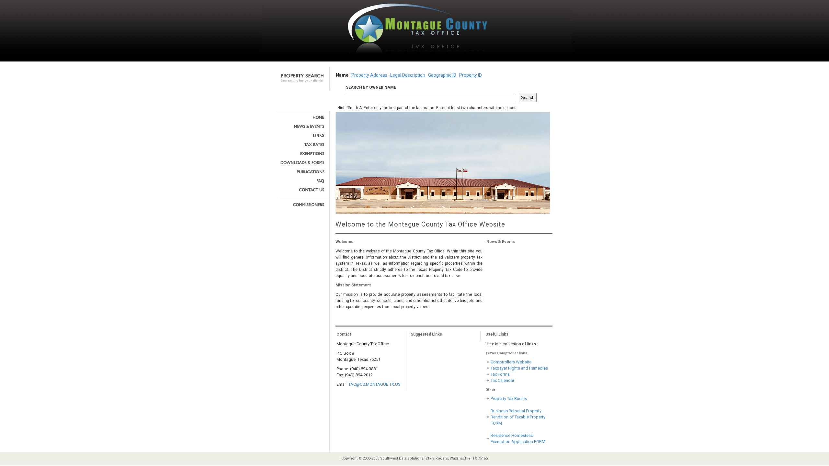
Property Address (369, 75)
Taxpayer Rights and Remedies (519, 368)
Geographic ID (442, 75)
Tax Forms (500, 374)
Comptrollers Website (511, 362)
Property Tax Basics (509, 398)
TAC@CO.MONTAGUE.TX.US (374, 384)
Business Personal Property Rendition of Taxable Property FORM (518, 417)
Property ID (470, 75)
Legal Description (407, 75)
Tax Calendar (502, 380)
